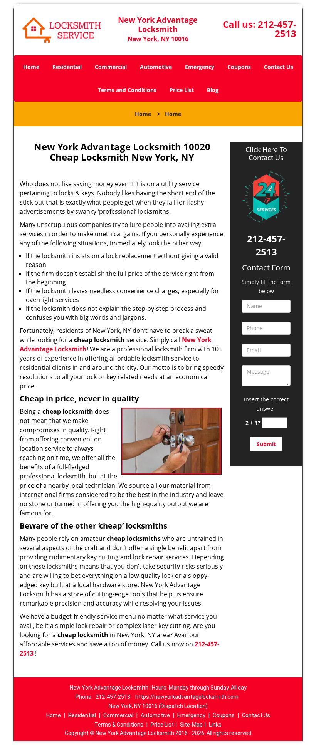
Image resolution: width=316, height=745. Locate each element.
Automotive (156, 66)
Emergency (199, 66)
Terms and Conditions (127, 90)
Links (215, 725)
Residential (67, 66)
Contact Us (278, 66)
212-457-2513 (277, 29)
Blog (213, 90)
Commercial (111, 66)
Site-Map (191, 725)
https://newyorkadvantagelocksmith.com (187, 697)
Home (31, 66)
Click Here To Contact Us (266, 154)
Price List (182, 90)
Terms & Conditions (118, 725)
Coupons (239, 66)
